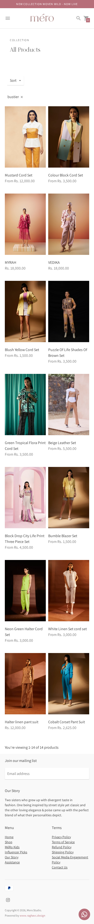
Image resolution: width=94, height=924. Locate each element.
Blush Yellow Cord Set (22, 349)
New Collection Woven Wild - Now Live (47, 4)
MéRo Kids (12, 847)
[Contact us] (84, 914)
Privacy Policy (61, 837)
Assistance (12, 862)
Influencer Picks (16, 852)
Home (9, 837)
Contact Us (59, 867)
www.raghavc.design (32, 915)
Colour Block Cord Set (65, 175)
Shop (8, 842)
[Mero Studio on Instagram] (8, 899)
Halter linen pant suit (21, 721)
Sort (13, 80)
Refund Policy (61, 847)
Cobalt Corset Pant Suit (66, 721)
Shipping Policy (63, 852)
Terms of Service (63, 842)
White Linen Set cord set (67, 628)
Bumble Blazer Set (62, 535)
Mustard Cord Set (18, 175)
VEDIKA (54, 262)
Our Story (11, 857)
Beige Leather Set (62, 442)
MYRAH (10, 262)
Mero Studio (34, 910)
